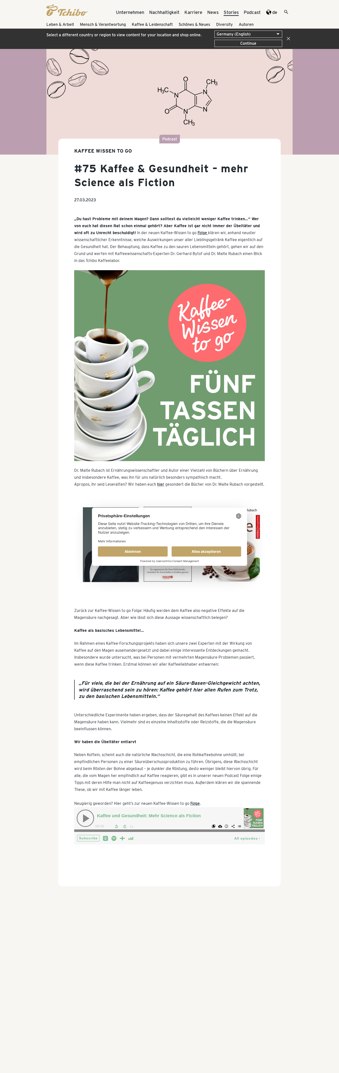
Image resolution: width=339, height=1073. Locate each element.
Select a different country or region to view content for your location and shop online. (124, 35)
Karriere (193, 12)
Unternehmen (130, 12)
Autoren (246, 24)
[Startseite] (67, 14)
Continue (248, 43)
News (213, 12)
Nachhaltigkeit (164, 12)
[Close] (287, 39)
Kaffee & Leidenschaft (152, 24)
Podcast (252, 12)
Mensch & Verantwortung (103, 24)
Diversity (224, 24)
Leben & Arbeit (60, 24)
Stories (231, 12)
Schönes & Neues (194, 24)
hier (160, 484)
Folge (203, 232)
